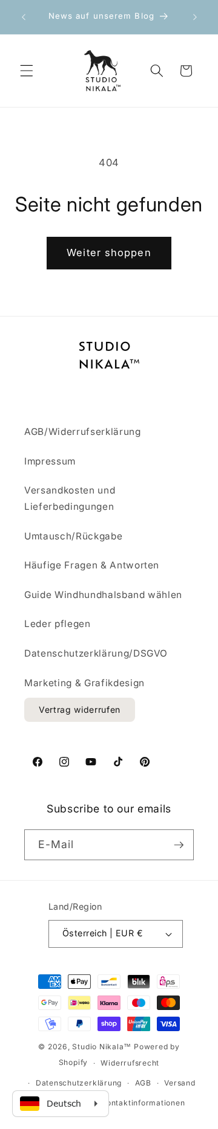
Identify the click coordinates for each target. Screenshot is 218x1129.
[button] (26, 70)
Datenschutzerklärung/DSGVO (96, 653)
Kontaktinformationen (143, 1102)
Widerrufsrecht (130, 1062)
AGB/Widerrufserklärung (82, 431)
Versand (179, 1082)
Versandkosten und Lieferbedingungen (69, 498)
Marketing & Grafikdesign (84, 683)
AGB (143, 1082)
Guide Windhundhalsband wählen (103, 594)
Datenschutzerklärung (79, 1082)
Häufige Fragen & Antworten (91, 565)
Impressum (50, 461)
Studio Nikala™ (101, 1046)
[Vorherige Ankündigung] (23, 17)
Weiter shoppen (109, 252)
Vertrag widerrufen (80, 709)
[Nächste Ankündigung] (195, 17)
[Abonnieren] (178, 845)
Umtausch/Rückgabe (73, 536)
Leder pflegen (57, 623)
